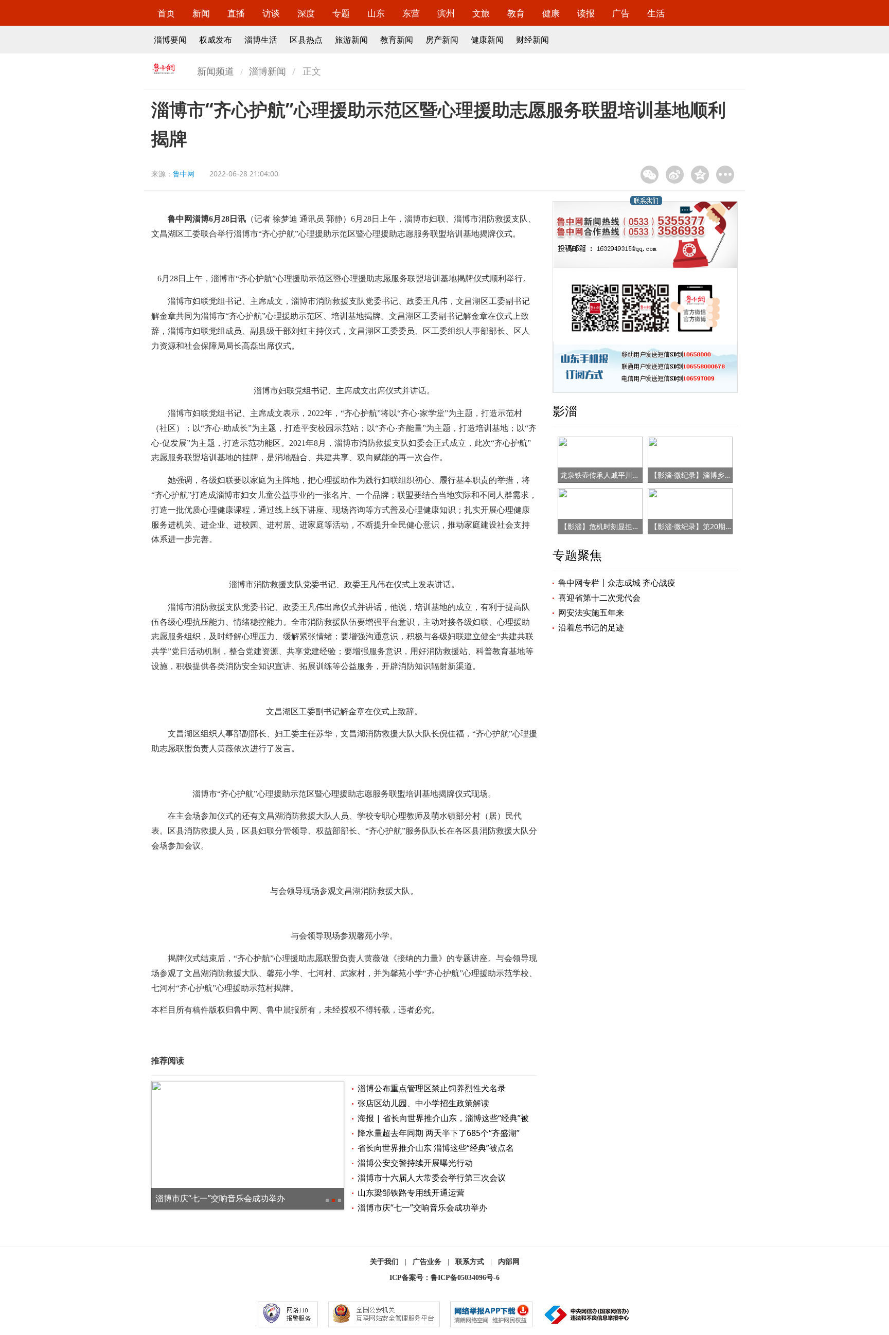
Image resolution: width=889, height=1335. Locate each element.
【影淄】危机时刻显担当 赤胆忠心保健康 (626, 526)
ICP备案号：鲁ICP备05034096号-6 (444, 1278)
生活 (656, 13)
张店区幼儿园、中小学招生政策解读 (423, 1103)
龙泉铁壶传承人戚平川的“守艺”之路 (616, 475)
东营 (411, 13)
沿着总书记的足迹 (591, 627)
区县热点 (306, 39)
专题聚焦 (577, 554)
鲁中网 (183, 173)
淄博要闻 (170, 39)
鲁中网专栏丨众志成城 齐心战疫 (616, 582)
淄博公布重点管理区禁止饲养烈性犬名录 (432, 1088)
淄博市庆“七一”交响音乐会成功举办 (220, 1198)
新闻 (201, 13)
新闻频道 (215, 71)
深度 (306, 13)
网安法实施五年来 (591, 612)
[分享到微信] (650, 175)
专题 (341, 13)
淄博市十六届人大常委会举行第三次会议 (432, 1177)
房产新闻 (441, 39)
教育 (516, 13)
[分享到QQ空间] (700, 175)
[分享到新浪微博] (675, 175)
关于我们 (384, 1262)
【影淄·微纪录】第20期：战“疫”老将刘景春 (719, 526)
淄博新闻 (267, 71)
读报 (586, 13)
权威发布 (215, 39)
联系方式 (469, 1262)
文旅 (481, 13)
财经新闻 (532, 39)
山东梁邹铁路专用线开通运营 (411, 1192)
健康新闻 (487, 39)
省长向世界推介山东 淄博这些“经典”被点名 (436, 1147)
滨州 (446, 13)
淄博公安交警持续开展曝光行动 (415, 1162)
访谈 (271, 13)
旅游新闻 (351, 39)
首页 (166, 13)
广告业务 (427, 1262)
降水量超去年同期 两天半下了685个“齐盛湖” (439, 1133)
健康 (551, 13)
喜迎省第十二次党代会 (599, 597)
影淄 (565, 410)
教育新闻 (396, 39)
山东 (376, 13)
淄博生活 (260, 39)
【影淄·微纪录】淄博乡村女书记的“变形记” (718, 475)
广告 (621, 13)
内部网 (509, 1262)
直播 (236, 13)
